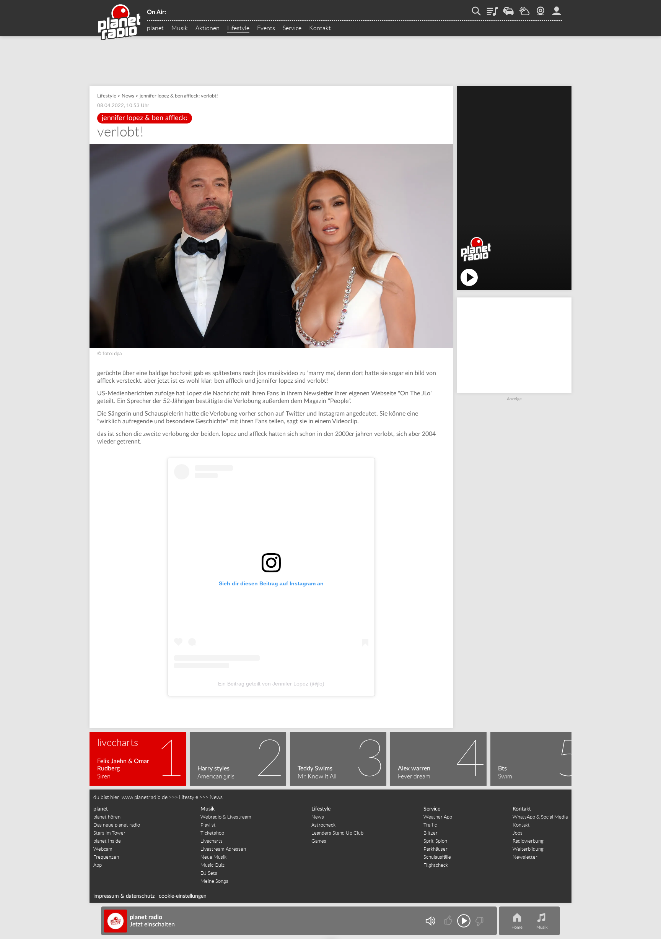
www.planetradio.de (145, 797)
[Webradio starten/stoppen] (464, 921)
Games (318, 841)
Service (292, 28)
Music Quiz (212, 865)
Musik (179, 28)
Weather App (437, 817)
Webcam (540, 8)
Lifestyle (238, 28)
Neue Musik (213, 857)
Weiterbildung (528, 849)
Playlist (492, 8)
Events (266, 28)
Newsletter (525, 857)
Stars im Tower (109, 833)
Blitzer (430, 833)
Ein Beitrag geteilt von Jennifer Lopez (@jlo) (271, 684)
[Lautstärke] (430, 921)
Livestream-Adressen (223, 849)
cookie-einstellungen (183, 896)
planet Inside (107, 841)
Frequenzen (106, 857)
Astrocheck (323, 825)
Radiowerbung (528, 841)
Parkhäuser (435, 849)
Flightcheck (435, 865)
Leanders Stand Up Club (337, 833)
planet (155, 28)
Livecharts (211, 841)
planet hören (106, 817)
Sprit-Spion (435, 841)
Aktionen (207, 28)
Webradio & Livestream (225, 817)
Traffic (508, 8)
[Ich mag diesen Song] (449, 921)
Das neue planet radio (116, 825)
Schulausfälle (437, 857)
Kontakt (320, 28)
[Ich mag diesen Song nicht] (478, 921)
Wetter (524, 8)
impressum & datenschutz (124, 896)
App (97, 865)
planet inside (556, 8)
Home (517, 927)
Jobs (518, 833)
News (128, 96)
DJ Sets (208, 873)
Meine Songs (214, 881)
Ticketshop (212, 833)
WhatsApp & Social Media (540, 817)
